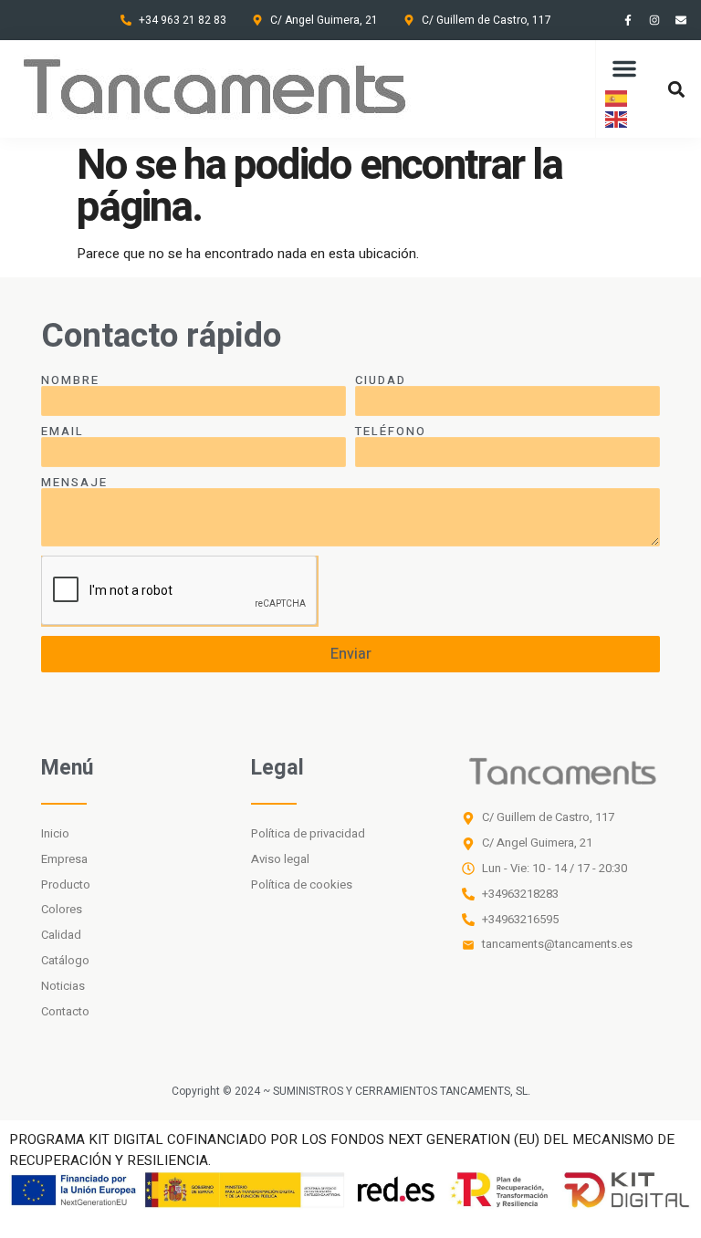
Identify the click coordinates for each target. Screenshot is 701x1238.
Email (62, 431)
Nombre (70, 380)
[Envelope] (681, 20)
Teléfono (390, 431)
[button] (624, 68)
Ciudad (380, 380)
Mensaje (74, 482)
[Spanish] (617, 98)
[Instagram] (654, 20)
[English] (617, 119)
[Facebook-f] (628, 20)
